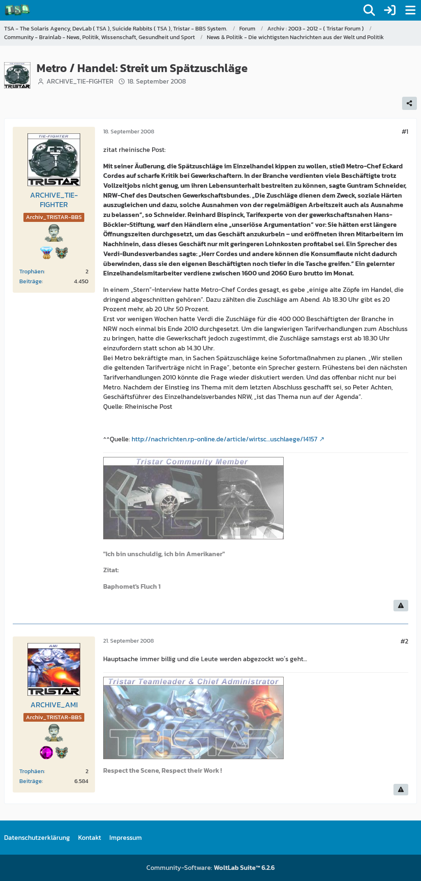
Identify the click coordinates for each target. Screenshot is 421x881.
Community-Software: (210, 867)
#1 (405, 131)
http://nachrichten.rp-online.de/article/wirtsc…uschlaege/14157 (224, 439)
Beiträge (30, 281)
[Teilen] (409, 103)
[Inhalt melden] (400, 605)
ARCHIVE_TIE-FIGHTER (79, 81)
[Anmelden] (390, 10)
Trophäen (31, 271)
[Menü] (410, 10)
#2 (404, 641)
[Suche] (369, 10)
